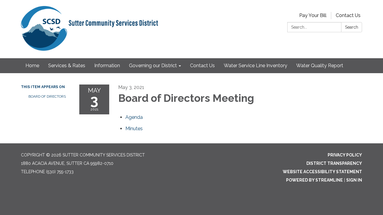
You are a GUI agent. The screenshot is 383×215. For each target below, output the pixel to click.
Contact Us (348, 15)
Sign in (354, 180)
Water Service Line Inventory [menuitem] (255, 65)
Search (351, 27)
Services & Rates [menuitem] (66, 65)
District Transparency (334, 163)
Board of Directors (47, 96)
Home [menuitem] (32, 65)
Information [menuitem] (107, 65)
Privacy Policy (345, 155)
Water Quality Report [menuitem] (319, 65)
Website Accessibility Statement (322, 171)
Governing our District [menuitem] (153, 65)
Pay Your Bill (312, 15)
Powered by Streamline (314, 180)
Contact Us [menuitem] (202, 65)
